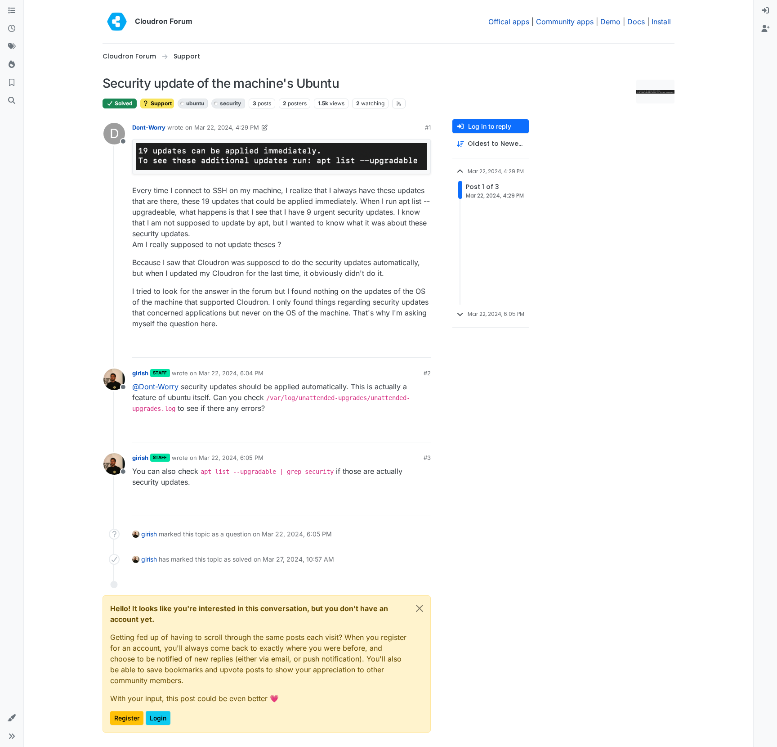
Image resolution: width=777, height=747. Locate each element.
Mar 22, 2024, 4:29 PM (226, 127)
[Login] (765, 11)
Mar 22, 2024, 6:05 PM (231, 457)
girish (140, 373)
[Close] (419, 608)
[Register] (765, 29)
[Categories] (12, 11)
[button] (12, 718)
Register (126, 718)
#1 (428, 127)
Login (158, 718)
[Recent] (12, 29)
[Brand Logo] (117, 21)
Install (661, 21)
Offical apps (508, 21)
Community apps (565, 21)
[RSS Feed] (399, 103)
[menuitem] (765, 11)
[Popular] (12, 65)
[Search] (12, 101)
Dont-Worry (148, 127)
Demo (610, 21)
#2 (427, 373)
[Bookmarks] (12, 83)
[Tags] (12, 47)
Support (160, 103)
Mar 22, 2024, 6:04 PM (231, 373)
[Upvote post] (410, 347)
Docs (636, 21)
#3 (427, 457)
